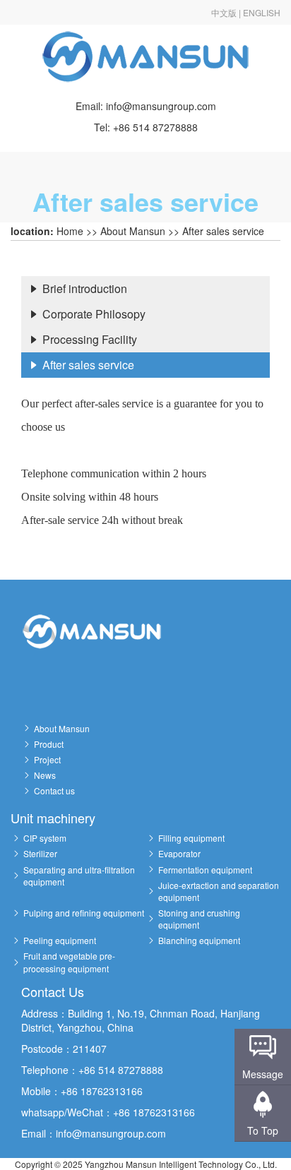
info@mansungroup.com (161, 106)
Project (47, 759)
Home (70, 231)
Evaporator (179, 853)
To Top (262, 1130)
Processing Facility (88, 339)
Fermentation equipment (205, 870)
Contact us (54, 790)
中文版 (224, 12)
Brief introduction (83, 288)
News (45, 775)
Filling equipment (191, 838)
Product (49, 744)
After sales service (223, 231)
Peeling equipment (59, 940)
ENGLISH (261, 12)
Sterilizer (40, 853)
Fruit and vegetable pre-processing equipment (69, 962)
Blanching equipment (199, 940)
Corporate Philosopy (93, 314)
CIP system (44, 838)
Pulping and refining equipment (83, 913)
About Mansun (132, 231)
